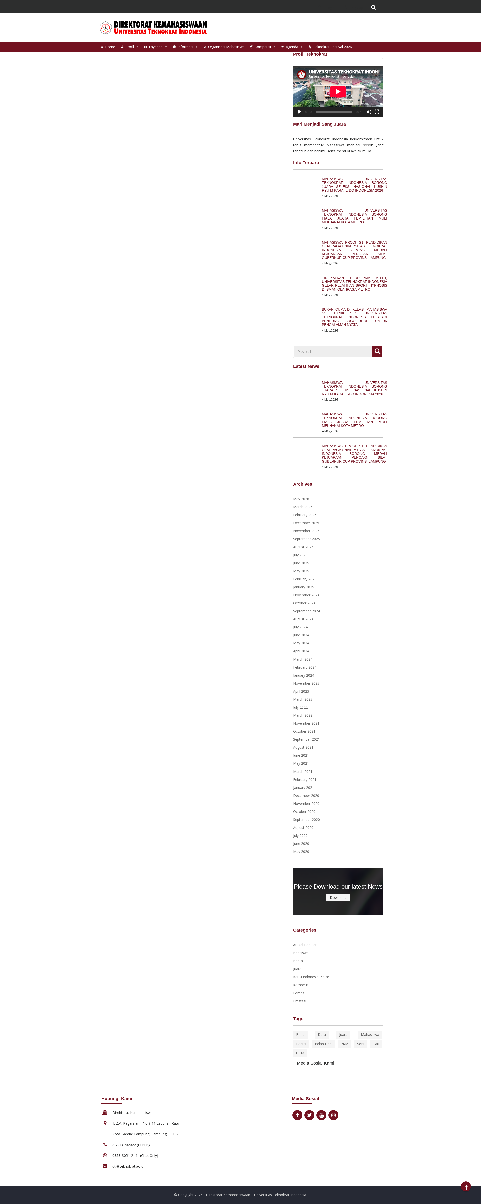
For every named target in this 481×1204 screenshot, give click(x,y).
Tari (376, 1043)
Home (110, 46)
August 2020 (303, 827)
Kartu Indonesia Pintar (311, 976)
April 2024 (301, 651)
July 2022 (300, 707)
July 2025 (300, 555)
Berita (298, 960)
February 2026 (304, 514)
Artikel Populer (305, 944)
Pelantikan (323, 1043)
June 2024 (301, 635)
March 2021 (302, 771)
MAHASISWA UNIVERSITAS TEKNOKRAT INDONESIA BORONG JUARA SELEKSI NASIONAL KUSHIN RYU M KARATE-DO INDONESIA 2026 (354, 184)
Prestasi (299, 1001)
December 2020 (306, 795)
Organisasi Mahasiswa (226, 46)
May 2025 (301, 571)
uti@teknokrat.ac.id (127, 1166)
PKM (344, 1043)
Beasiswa (301, 952)
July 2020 (300, 835)
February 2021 (304, 779)
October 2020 (304, 811)
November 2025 (306, 530)
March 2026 (302, 506)
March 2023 (302, 699)
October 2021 (304, 731)
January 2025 (303, 587)
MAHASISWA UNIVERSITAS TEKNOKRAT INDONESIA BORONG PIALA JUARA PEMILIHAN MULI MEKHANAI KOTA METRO (354, 216)
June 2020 (301, 843)
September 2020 (306, 819)
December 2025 (306, 522)
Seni (360, 1043)
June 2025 (301, 563)
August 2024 (303, 619)
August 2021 (303, 747)
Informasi (185, 46)
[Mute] (368, 111)
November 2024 (306, 595)
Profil (129, 46)
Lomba (299, 993)
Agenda (292, 46)
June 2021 (301, 755)
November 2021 (306, 723)
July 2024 (300, 627)
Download (338, 897)
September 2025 (306, 538)
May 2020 (301, 851)
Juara (297, 968)
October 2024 (304, 603)
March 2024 (302, 659)
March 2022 (302, 715)
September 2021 (306, 739)
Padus (301, 1043)
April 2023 (301, 691)
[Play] (299, 111)
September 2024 (306, 611)
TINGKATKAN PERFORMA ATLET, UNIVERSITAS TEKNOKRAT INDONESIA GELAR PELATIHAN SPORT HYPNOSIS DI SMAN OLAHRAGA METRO (354, 283)
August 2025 (303, 546)
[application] (338, 91)
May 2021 (301, 763)
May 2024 (301, 643)
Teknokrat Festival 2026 (332, 46)
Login (330, 7)
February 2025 (304, 579)
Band (300, 1034)
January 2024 (303, 675)
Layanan (156, 46)
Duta (322, 1034)
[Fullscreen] (376, 111)
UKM (300, 1053)
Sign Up (357, 7)
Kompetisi (263, 46)
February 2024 (304, 667)
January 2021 (303, 787)
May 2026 (301, 498)
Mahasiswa (370, 1034)
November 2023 (306, 683)
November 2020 (306, 803)
